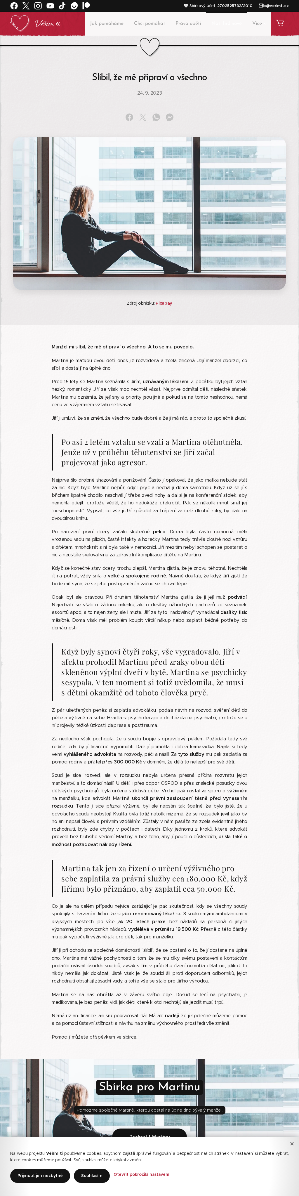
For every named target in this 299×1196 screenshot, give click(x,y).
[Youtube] (50, 6)
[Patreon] (86, 6)
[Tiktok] (62, 6)
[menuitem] (107, 24)
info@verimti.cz (273, 5)
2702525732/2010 (235, 5)
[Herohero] (74, 6)
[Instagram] (38, 6)
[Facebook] (14, 6)
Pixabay (164, 303)
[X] (26, 6)
